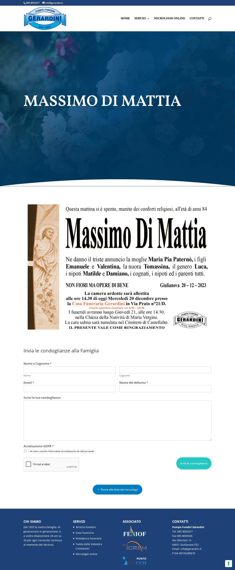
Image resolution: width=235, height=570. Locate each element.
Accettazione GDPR (39, 446)
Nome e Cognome (38, 364)
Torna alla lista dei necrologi (119, 489)
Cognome (124, 375)
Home (125, 19)
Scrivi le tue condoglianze (42, 398)
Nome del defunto (133, 383)
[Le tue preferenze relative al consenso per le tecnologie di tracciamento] (228, 563)
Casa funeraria (85, 532)
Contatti (197, 19)
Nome (27, 375)
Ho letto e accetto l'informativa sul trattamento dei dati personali (62, 451)
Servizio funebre (86, 527)
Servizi (140, 19)
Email (29, 383)
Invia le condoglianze (194, 463)
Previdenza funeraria (89, 538)
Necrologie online (169, 19)
